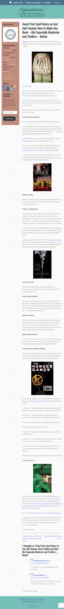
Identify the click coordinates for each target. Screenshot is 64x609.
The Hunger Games (33, 401)
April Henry (28, 86)
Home (24, 42)
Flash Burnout (27, 150)
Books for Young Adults (33, 2)
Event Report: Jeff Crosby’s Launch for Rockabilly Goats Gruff (32, 538)
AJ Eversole (11, 62)
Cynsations (47, 2)
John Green (26, 240)
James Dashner (33, 134)
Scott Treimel (38, 575)
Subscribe (9, 118)
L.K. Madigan (37, 150)
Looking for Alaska (55, 240)
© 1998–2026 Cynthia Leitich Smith (32, 599)
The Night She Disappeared (40, 503)
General (31, 529)
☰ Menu (57, 3)
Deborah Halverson (40, 561)
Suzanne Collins (48, 401)
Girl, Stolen (53, 218)
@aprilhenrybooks (54, 513)
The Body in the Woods (45, 506)
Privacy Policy (32, 606)
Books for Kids (18, 2)
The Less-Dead (27, 141)
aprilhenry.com (41, 513)
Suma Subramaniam (9, 60)
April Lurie (36, 141)
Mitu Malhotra (12, 64)
